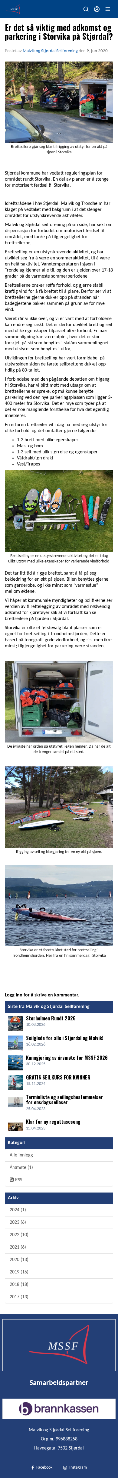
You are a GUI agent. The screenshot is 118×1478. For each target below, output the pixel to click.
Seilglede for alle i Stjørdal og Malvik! (64, 1038)
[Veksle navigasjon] (107, 9)
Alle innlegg (21, 1155)
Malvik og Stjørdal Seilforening (50, 51)
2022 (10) (19, 1235)
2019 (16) (19, 1272)
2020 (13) (19, 1259)
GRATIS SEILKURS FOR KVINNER (58, 1077)
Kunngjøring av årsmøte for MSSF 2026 (67, 1057)
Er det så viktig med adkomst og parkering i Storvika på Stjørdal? (59, 31)
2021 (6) (18, 1247)
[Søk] (85, 9)
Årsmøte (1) (21, 1167)
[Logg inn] (96, 9)
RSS (18, 1180)
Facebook (44, 1467)
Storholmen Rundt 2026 (51, 1018)
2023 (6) (18, 1222)
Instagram (78, 1467)
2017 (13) (19, 1297)
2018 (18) (19, 1284)
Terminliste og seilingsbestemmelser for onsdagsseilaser (64, 1099)
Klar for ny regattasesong (53, 1121)
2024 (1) (18, 1210)
